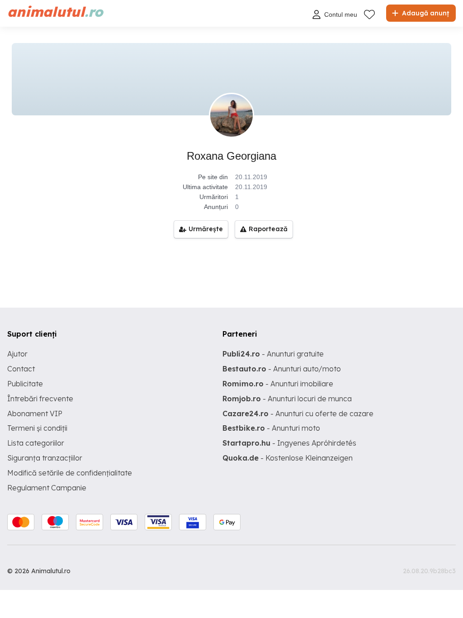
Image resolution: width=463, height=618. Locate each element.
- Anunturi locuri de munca (287, 398)
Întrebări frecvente (40, 398)
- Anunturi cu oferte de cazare (297, 413)
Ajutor (17, 353)
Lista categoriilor (35, 442)
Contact (21, 368)
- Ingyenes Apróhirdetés (289, 442)
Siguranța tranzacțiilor (44, 457)
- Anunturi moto (271, 428)
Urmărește (206, 229)
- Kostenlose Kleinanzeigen (287, 457)
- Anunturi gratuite (273, 353)
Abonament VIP (34, 413)
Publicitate (25, 383)
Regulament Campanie (46, 487)
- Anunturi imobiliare (277, 383)
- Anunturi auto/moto (281, 368)
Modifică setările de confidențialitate (69, 472)
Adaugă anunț (424, 13)
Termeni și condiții (37, 428)
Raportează (268, 229)
